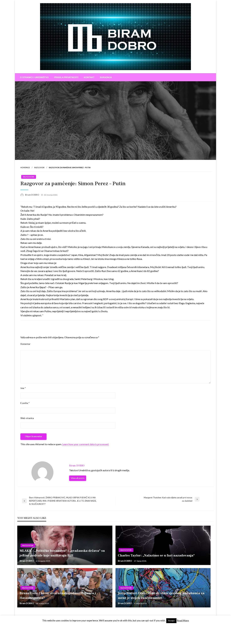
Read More (183, 620)
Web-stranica (27, 418)
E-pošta (25, 403)
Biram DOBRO (32, 195)
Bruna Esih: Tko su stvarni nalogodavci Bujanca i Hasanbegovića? (58, 595)
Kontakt (89, 77)
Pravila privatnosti (66, 77)
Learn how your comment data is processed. (85, 444)
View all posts (78, 478)
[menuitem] (34, 77)
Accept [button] (171, 620)
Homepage (25, 167)
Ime (23, 388)
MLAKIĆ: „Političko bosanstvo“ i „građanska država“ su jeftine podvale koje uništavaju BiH (62, 553)
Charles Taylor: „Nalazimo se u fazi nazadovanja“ (156, 555)
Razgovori (39, 167)
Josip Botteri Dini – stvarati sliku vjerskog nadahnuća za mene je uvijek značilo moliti (161, 595)
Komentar (25, 344)
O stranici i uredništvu (34, 77)
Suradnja (106, 77)
